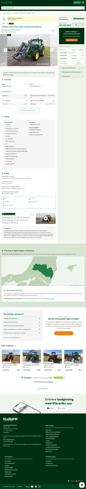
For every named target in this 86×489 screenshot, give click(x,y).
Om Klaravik (8, 461)
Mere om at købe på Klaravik (12, 337)
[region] (43, 271)
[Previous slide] (5, 50)
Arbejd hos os (49, 463)
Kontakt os (48, 461)
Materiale (20, 486)
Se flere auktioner (12, 19)
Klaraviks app (49, 442)
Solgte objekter (7, 13)
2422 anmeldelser (48, 382)
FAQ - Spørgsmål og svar (52, 436)
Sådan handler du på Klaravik (53, 432)
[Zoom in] (82, 258)
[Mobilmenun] (83, 2)
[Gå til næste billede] (82, 355)
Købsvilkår (48, 429)
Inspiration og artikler (51, 444)
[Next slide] (51, 50)
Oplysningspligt (9, 467)
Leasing (48, 440)
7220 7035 (31, 298)
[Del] (52, 30)
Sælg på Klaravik (70, 40)
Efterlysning (49, 451)
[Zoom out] (82, 261)
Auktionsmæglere (50, 438)
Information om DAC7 (10, 473)
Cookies (7, 465)
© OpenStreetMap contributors (76, 285)
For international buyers (52, 449)
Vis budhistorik (78, 62)
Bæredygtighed (9, 476)
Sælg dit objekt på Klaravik (52, 434)
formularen (10, 75)
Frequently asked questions (53, 447)
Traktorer (22, 13)
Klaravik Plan (8, 471)
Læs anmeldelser (43, 388)
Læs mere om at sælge (62, 333)
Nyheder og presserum (52, 465)
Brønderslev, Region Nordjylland (11, 29)
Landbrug (15, 13)
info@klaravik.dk (50, 298)
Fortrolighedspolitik (10, 463)
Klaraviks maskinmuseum (11, 469)
